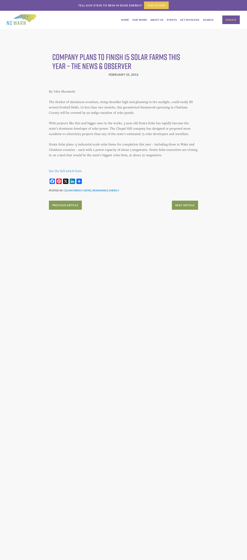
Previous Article (65, 205)
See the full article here (65, 171)
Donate (231, 19)
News (87, 190)
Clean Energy (73, 190)
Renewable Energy (105, 190)
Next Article (185, 205)
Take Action (156, 5)
